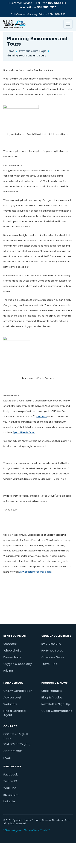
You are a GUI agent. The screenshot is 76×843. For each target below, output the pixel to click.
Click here (41, 416)
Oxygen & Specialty (17, 664)
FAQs (7, 758)
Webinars (10, 704)
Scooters (10, 644)
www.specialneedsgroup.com (35, 571)
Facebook (10, 774)
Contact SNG (12, 751)
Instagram (11, 795)
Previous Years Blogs (32, 51)
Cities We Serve (52, 657)
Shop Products (51, 691)
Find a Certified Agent (14, 713)
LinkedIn (9, 801)
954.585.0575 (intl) (17, 744)
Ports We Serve (52, 651)
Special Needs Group (24, 432)
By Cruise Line (51, 644)
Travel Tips (49, 664)
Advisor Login (12, 697)
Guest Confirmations (56, 711)
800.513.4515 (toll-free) (16, 736)
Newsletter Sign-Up (55, 704)
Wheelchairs (12, 651)
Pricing (8, 671)
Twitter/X (10, 781)
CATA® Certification (17, 691)
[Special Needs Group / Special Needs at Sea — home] (14, 24)
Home (10, 51)
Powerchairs (12, 657)
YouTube (9, 788)
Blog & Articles (51, 697)
